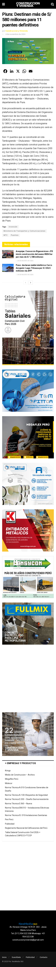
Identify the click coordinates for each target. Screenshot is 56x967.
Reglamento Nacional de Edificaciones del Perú (26, 828)
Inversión (13, 227)
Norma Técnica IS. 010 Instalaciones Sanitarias (26, 815)
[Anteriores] (25, 283)
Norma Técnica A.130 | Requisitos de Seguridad (26, 795)
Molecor (8, 783)
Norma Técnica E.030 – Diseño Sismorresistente (27, 799)
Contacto (43, 957)
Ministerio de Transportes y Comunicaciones (24, 231)
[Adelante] (30, 283)
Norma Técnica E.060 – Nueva (18, 803)
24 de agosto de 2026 (25, 261)
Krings (8, 770)
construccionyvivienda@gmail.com (28, 940)
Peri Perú (9, 819)
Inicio (4, 957)
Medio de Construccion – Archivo (20, 775)
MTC (6, 235)
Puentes (15, 235)
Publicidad (9, 824)
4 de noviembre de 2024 (15, 34)
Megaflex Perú (11, 779)
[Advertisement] (28, 678)
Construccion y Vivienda (16, 31)
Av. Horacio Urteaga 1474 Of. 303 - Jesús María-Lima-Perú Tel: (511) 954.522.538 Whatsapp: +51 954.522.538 (28, 932)
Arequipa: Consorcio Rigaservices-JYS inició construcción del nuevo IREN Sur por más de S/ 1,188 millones (34, 254)
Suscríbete (16, 957)
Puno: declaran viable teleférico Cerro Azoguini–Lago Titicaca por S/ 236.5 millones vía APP (34, 268)
